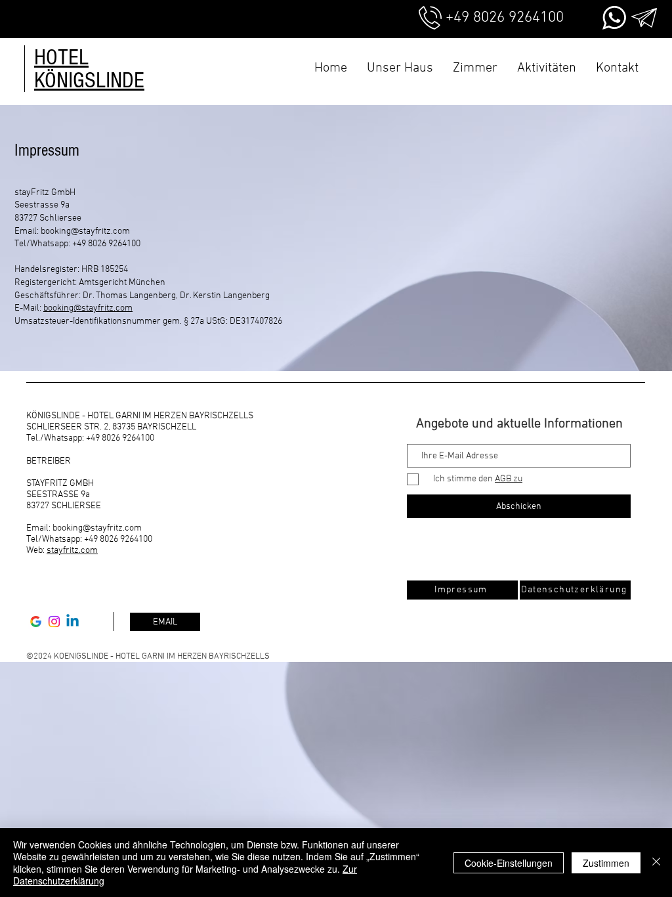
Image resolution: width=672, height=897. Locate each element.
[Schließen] (656, 862)
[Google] (35, 621)
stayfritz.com (72, 550)
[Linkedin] (72, 621)
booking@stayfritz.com (85, 231)
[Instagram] (54, 621)
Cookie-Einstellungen (509, 862)
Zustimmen (606, 862)
